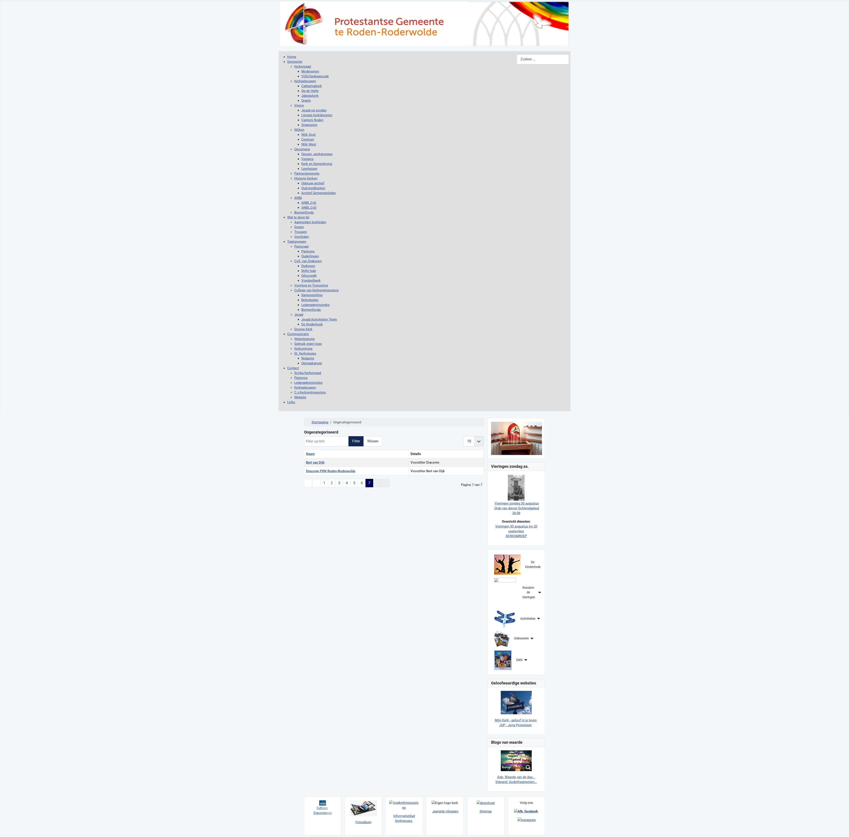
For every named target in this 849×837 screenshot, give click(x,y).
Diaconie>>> (323, 813)
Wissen (373, 441)
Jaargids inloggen (445, 811)
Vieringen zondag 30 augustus (517, 503)
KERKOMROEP (516, 536)
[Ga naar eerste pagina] (308, 483)
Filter (356, 441)
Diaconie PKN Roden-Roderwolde (330, 471)
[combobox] (543, 59)
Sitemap (486, 811)
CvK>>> (322, 808)
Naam (310, 454)
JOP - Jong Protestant (515, 725)
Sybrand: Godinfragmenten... (516, 782)
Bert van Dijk (315, 462)
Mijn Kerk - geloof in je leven (516, 720)
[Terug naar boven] (841, 829)
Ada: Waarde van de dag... (516, 777)
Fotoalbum (363, 822)
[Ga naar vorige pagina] (316, 483)
